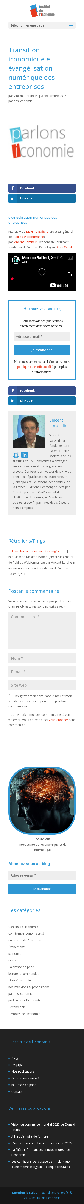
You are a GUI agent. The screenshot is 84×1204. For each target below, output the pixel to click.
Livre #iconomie (19, 980)
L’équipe (17, 1065)
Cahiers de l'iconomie (23, 927)
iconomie (14, 954)
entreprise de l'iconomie (25, 940)
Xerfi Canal (64, 247)
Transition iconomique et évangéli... (36, 551)
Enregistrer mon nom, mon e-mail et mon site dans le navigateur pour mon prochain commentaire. (40, 701)
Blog (14, 1058)
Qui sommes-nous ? (25, 1078)
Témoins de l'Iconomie (24, 1014)
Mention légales (24, 1193)
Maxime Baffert (37, 231)
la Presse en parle (23, 1085)
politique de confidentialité (35, 367)
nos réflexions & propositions (29, 987)
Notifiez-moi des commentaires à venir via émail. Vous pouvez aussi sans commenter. (41, 719)
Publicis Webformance (28, 237)
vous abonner (58, 720)
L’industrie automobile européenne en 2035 (41, 1143)
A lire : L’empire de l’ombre (29, 1136)
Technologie (17, 1007)
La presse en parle (21, 967)
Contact (16, 1091)
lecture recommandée (23, 974)
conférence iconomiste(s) (26, 933)
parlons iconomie (20, 101)
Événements (17, 947)
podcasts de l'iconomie (24, 1000)
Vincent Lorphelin (26, 96)
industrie (14, 960)
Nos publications (23, 1071)
